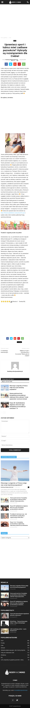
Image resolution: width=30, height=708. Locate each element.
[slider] (5, 301)
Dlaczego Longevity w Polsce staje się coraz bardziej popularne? (19, 387)
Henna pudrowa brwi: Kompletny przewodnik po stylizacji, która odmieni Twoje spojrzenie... (18, 499)
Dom (2, 640)
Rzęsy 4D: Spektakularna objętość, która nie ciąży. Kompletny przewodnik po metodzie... (19, 507)
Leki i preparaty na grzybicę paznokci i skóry (12, 660)
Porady (2, 643)
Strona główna (4, 37)
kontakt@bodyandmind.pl (20, 690)
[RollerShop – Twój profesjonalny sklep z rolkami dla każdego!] (5, 623)
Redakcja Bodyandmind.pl (11, 59)
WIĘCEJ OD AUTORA (7, 381)
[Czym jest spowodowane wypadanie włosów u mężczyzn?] (5, 615)
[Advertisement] (15, 20)
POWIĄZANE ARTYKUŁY (8, 379)
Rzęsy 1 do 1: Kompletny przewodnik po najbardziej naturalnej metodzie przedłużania (19, 524)
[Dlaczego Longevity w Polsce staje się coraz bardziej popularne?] (5, 387)
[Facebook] (12, 700)
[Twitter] (17, 700)
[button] (28, 2)
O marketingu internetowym (4, 351)
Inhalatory (3, 655)
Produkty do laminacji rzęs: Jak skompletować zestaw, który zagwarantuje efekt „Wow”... (18, 515)
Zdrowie (3, 648)
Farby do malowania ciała (7, 652)
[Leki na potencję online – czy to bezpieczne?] (5, 631)
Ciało (15, 40)
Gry (2, 657)
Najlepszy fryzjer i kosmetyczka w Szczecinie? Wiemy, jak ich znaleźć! (22, 353)
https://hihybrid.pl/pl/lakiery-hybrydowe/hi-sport (13, 212)
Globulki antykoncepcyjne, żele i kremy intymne (13, 650)
